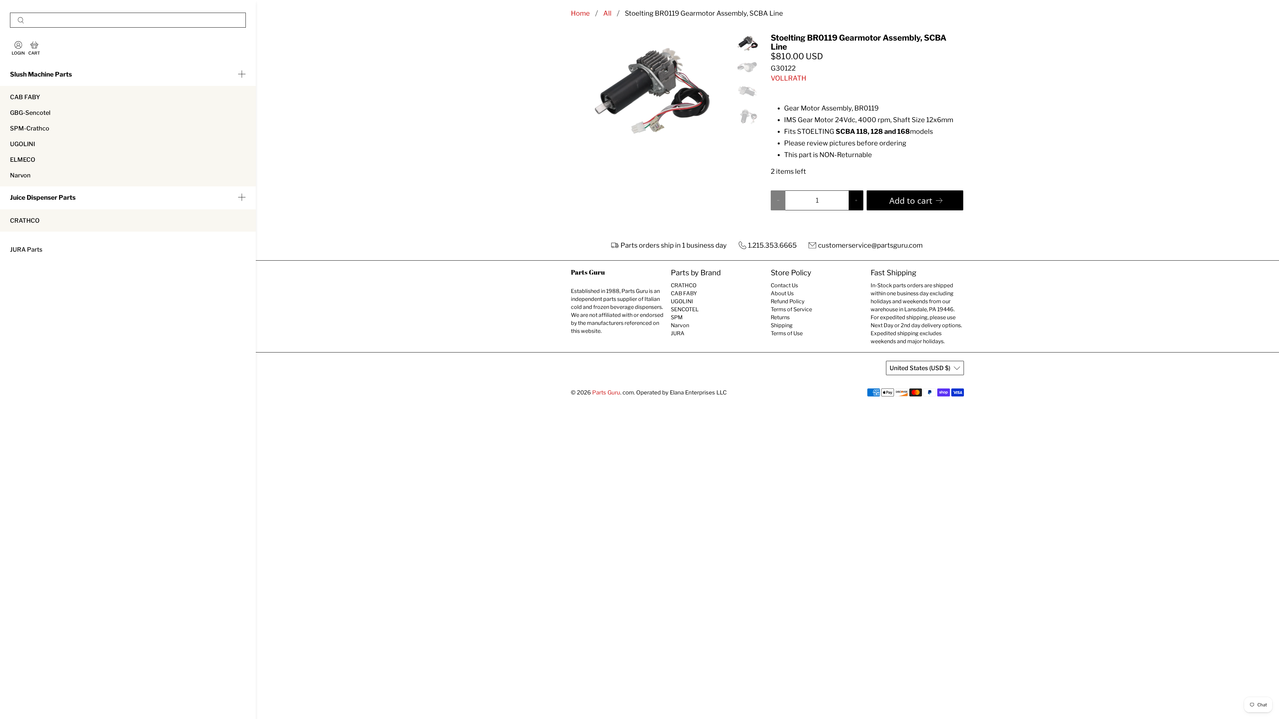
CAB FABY (25, 97)
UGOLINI (22, 143)
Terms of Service (791, 309)
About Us (782, 293)
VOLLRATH (788, 78)
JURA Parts (26, 249)
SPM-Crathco (29, 128)
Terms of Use (787, 333)
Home (580, 13)
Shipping (782, 325)
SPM (677, 317)
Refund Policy (787, 301)
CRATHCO (25, 220)
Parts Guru (606, 392)
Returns (780, 317)
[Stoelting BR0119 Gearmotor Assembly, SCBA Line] (649, 86)
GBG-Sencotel (30, 112)
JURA (677, 333)
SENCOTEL (685, 309)
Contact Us (784, 285)
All (607, 13)
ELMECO (22, 159)
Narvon (20, 175)
